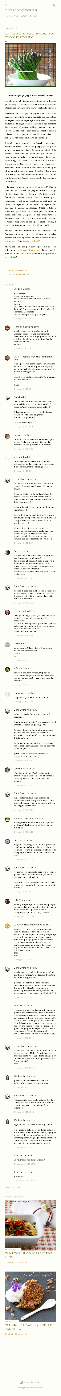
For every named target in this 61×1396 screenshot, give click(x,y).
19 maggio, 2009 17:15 (23, 1087)
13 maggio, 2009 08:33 (24, 348)
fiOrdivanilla (19, 1076)
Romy (17, 435)
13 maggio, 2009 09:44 (24, 389)
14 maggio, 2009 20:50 (24, 1068)
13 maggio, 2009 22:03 (23, 785)
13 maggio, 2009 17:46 (23, 701)
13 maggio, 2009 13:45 (23, 603)
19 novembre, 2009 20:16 (24, 1164)
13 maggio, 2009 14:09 (23, 660)
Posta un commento (15, 1187)
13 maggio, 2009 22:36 (23, 859)
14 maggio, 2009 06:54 (24, 959)
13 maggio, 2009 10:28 (23, 449)
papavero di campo (23, 818)
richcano (39, 1388)
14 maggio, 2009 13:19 (23, 997)
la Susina (18, 668)
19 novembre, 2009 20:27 (25, 1181)
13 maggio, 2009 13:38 (23, 578)
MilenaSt (18, 457)
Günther (18, 840)
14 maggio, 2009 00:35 (24, 916)
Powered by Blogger (33, 1382)
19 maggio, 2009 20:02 (24, 1112)
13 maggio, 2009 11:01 (23, 471)
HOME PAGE (12, 16)
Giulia (16, 551)
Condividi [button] (9, 270)
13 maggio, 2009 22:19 (23, 810)
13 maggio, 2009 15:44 (23, 685)
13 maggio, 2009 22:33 (23, 832)
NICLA (17, 900)
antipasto (17, 274)
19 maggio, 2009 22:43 (23, 1147)
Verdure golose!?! (31, 241)
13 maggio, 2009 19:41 (23, 760)
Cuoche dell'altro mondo (26, 924)
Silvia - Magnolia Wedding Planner (31, 356)
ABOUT (24, 16)
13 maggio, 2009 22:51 (23, 892)
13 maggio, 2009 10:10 (23, 427)
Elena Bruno (20, 479)
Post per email (21, 270)
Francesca (19, 693)
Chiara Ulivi (19, 611)
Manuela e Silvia (22, 326)
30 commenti (21, 1262)
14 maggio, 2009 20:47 (24, 1038)
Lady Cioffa (19, 768)
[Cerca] (54, 4)
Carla (16, 397)
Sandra (17, 289)
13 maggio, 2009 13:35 (23, 543)
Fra (15, 643)
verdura (25, 274)
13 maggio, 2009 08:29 (24, 318)
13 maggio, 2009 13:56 (23, 635)
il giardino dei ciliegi (21, 10)
